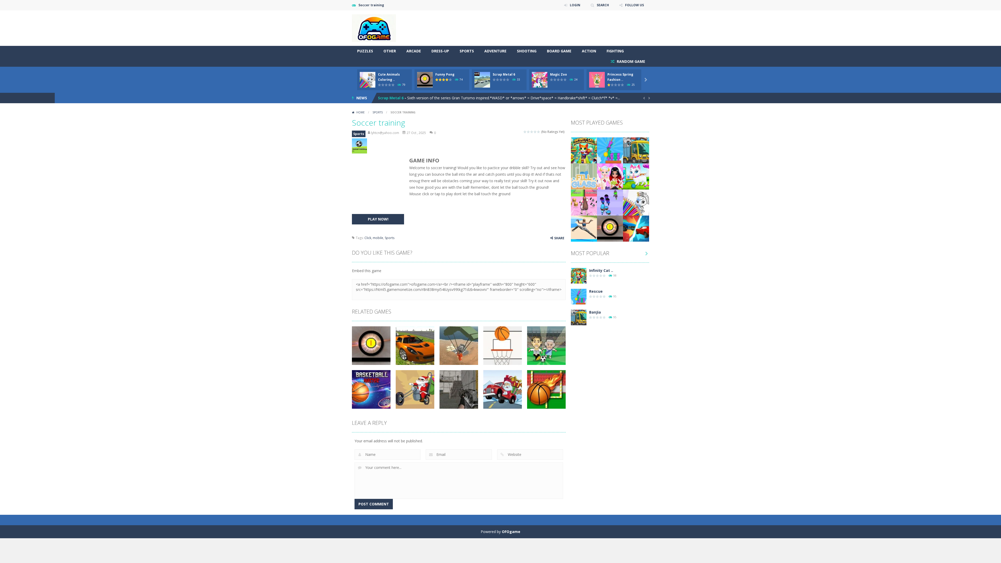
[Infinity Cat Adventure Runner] (584, 150)
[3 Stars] (532, 131)
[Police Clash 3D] (610, 202)
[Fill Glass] (584, 176)
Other (389, 50)
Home (360, 112)
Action (589, 50)
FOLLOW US (634, 5)
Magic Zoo (558, 74)
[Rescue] (610, 150)
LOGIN (575, 5)
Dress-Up (440, 50)
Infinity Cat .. (601, 270)
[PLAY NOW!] (367, 79)
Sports (467, 50)
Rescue (596, 291)
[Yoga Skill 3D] (584, 228)
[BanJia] (636, 150)
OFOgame (511, 531)
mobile (378, 238)
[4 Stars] (535, 131)
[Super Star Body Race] (584, 202)
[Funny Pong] (610, 228)
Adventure (495, 50)
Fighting (615, 50)
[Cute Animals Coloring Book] (636, 202)
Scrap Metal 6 (504, 74)
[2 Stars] (528, 131)
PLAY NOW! (378, 219)
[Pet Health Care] (636, 176)
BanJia (595, 312)
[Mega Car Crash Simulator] (636, 228)
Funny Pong (444, 74)
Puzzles (365, 50)
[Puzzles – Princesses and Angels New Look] (610, 176)
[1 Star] (525, 131)
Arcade (413, 50)
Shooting (526, 50)
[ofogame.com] (374, 27)
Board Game (559, 50)
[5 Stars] (538, 131)
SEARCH (603, 5)
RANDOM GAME (630, 61)
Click (367, 238)
